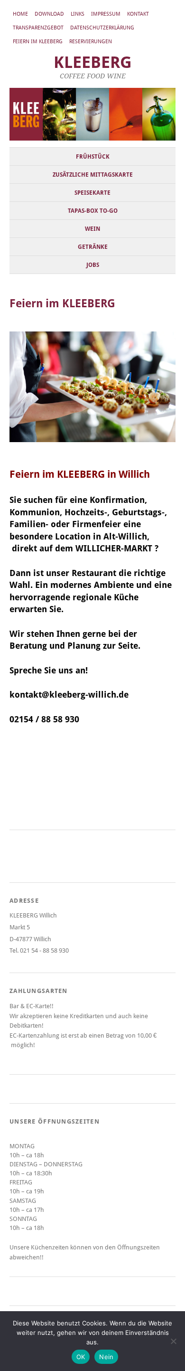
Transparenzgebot (38, 28)
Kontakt (138, 14)
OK (80, 1357)
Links (77, 14)
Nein (106, 1357)
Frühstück (93, 156)
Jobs (92, 265)
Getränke (93, 247)
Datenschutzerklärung (102, 28)
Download (49, 14)
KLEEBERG (93, 62)
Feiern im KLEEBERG (38, 41)
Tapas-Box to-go (93, 211)
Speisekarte (92, 192)
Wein (92, 229)
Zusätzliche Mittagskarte (93, 174)
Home (20, 14)
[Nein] (173, 1341)
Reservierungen (90, 41)
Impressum (105, 14)
